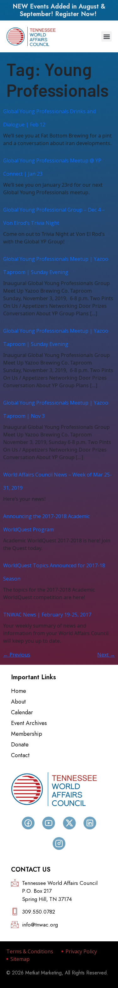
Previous (16, 654)
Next (106, 654)
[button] (106, 36)
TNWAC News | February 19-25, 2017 (47, 614)
